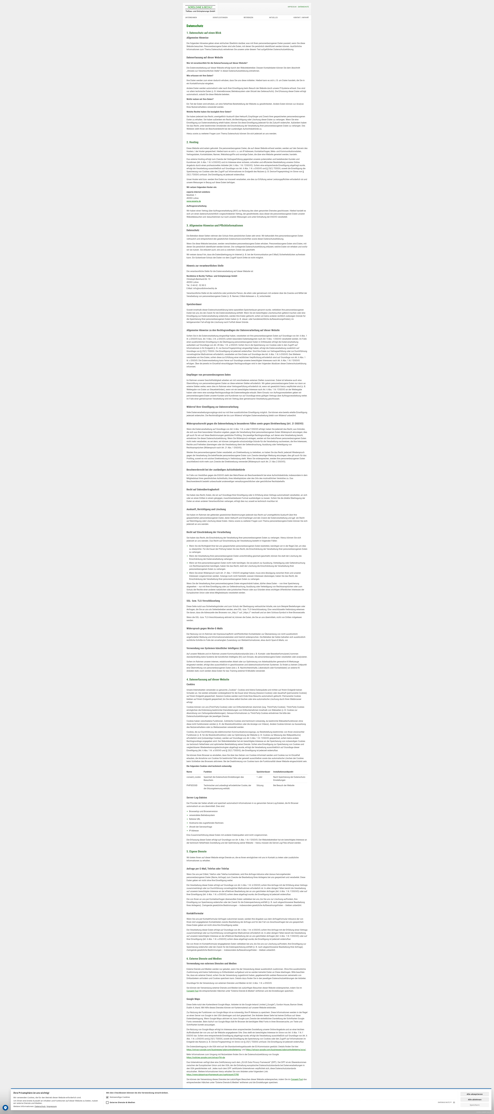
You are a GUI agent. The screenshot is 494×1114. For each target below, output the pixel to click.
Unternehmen (191, 17)
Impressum (292, 7)
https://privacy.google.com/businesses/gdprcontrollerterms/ (214, 1049)
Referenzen (248, 17)
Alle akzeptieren (475, 1094)
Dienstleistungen (220, 17)
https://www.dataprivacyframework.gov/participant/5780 (213, 1074)
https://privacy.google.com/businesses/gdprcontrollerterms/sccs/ (276, 1049)
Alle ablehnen (475, 1099)
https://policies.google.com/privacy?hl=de (206, 1057)
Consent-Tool (193, 991)
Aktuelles (273, 17)
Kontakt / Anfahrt (301, 17)
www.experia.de (194, 201)
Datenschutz (303, 7)
